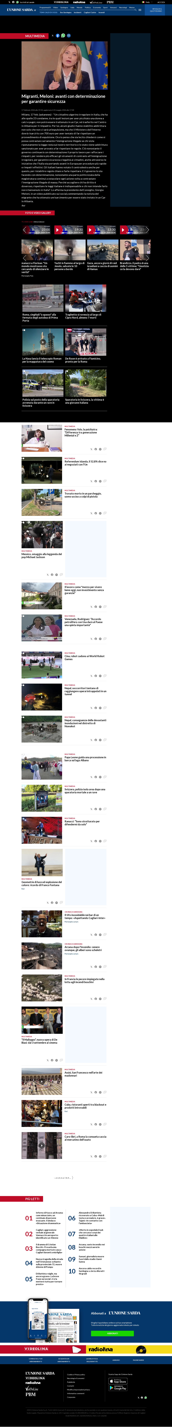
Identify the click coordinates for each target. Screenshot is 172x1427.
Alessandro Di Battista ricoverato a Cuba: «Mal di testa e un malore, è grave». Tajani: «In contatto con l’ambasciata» (92, 1218)
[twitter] (9, 2)
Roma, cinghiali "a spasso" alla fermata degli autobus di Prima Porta (40, 317)
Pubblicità (71, 1382)
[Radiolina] (79, 2)
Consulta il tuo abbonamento (35, 1360)
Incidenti (77, 12)
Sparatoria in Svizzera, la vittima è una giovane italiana (84, 401)
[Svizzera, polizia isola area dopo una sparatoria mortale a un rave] (42, 798)
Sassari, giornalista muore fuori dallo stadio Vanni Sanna (91, 1259)
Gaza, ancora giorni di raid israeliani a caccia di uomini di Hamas (102, 266)
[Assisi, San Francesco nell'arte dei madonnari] (42, 1081)
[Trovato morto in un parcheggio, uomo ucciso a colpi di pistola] (42, 502)
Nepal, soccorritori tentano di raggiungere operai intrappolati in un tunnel (85, 691)
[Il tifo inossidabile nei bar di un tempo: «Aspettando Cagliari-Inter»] (42, 923)
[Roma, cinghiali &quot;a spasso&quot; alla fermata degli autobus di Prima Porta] (42, 298)
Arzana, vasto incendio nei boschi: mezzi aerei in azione (92, 1247)
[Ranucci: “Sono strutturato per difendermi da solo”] (42, 830)
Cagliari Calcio (90, 12)
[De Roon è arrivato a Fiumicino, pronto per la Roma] (85, 342)
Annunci (113, 7)
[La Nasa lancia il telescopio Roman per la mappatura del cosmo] (42, 342)
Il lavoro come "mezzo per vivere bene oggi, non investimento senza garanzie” (84, 589)
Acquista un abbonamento (64, 1360)
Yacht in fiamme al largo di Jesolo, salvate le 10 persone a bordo (69, 266)
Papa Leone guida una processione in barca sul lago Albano (85, 759)
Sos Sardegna (65, 12)
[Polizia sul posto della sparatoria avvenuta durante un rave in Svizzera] (42, 383)
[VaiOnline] (96, 2)
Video (55, 7)
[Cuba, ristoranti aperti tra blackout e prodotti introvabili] (42, 1113)
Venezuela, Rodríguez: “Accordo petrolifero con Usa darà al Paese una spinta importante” (83, 622)
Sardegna (64, 7)
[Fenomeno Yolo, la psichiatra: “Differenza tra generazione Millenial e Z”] (42, 438)
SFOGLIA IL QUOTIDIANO (156, 10)
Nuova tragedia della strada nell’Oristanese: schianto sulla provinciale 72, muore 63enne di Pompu (49, 1263)
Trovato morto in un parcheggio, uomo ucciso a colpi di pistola (83, 495)
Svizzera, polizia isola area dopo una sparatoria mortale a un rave (85, 791)
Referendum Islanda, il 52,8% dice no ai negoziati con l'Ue (85, 463)
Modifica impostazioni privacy (78, 1390)
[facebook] (13, 2)
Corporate (71, 1397)
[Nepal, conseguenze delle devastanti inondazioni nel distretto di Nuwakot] (42, 729)
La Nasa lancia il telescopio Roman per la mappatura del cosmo (41, 360)
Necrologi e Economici (75, 1378)
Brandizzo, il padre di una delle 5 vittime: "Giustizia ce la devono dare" (134, 266)
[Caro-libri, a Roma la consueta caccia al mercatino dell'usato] (42, 1145)
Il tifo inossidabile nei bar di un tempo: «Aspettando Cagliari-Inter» (85, 916)
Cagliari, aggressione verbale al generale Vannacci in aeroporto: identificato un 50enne (47, 1234)
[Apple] (127, 1381)
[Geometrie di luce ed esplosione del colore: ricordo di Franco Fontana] (42, 862)
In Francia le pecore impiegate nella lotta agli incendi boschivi (85, 981)
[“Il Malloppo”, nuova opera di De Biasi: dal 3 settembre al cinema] (42, 1020)
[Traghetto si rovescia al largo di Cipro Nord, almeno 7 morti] (85, 298)
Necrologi (123, 7)
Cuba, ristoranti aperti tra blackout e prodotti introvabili (85, 1106)
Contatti (70, 1386)
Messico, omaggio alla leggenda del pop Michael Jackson (42, 556)
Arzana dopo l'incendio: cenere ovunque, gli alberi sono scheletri (83, 948)
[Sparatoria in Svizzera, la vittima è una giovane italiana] (85, 383)
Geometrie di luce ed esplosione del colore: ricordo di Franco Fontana (42, 884)
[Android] (127, 1388)
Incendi (102, 12)
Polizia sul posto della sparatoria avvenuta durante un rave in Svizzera (40, 402)
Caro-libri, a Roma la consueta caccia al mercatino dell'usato (85, 1138)
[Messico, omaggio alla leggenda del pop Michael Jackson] (42, 534)
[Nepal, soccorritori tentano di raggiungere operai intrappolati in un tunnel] (42, 697)
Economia (97, 7)
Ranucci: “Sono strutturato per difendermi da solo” (82, 823)
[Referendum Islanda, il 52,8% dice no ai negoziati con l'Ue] (42, 470)
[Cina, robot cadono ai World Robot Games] (42, 665)
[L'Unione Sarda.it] (21, 10)
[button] (53, 35)
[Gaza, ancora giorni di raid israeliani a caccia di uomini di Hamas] (102, 250)
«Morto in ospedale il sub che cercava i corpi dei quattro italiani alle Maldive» (91, 1234)
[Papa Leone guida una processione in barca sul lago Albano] (42, 766)
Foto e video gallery (38, 212)
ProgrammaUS (45, 7)
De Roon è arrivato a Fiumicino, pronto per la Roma (83, 360)
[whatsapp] (17, 2)
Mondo (79, 7)
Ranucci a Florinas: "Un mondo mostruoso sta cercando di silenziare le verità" (35, 267)
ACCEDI (161, 2)
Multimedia (35, 36)
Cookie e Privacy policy (76, 1374)
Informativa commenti (75, 1393)
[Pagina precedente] (72, 1178)
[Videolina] (61, 2)
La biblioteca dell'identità (92, 1360)
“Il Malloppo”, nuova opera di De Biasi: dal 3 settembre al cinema (39, 1041)
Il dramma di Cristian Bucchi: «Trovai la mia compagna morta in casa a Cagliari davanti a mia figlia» (49, 1248)
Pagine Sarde (138, 1360)
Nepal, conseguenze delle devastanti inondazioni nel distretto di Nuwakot (85, 723)
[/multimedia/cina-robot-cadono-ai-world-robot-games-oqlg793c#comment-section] (104, 676)
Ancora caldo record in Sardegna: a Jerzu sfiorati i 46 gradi (91, 1271)
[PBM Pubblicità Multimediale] (110, 2)
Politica (88, 7)
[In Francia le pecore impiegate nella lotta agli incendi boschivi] (42, 987)
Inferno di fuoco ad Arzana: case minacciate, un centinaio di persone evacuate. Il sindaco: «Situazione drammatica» (49, 1218)
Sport (105, 7)
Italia (72, 7)
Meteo (132, 7)
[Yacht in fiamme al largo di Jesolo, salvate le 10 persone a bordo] (70, 250)
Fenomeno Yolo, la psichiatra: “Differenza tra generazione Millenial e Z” (81, 432)
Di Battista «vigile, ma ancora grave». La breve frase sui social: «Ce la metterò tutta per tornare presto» (49, 1279)
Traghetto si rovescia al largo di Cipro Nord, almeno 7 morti (83, 316)
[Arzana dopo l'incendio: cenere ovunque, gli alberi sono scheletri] (42, 955)
